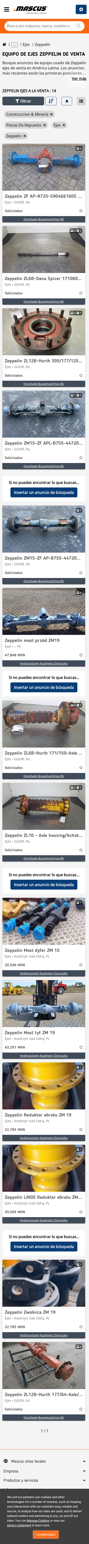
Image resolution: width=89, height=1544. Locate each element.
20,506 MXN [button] (15, 965)
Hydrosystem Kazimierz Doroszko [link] (44, 663)
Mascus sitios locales (28, 1461)
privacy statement (19, 1525)
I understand (45, 1534)
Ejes (26, 44)
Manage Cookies (38, 1520)
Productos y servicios (21, 1480)
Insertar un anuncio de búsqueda (44, 492)
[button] (23, 101)
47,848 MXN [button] (15, 655)
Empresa (11, 1471)
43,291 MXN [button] (15, 1047)
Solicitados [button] (14, 211)
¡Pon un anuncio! (81, 9)
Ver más (79, 78)
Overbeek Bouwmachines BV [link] (43, 219)
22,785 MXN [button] (15, 1130)
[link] (43, 167)
